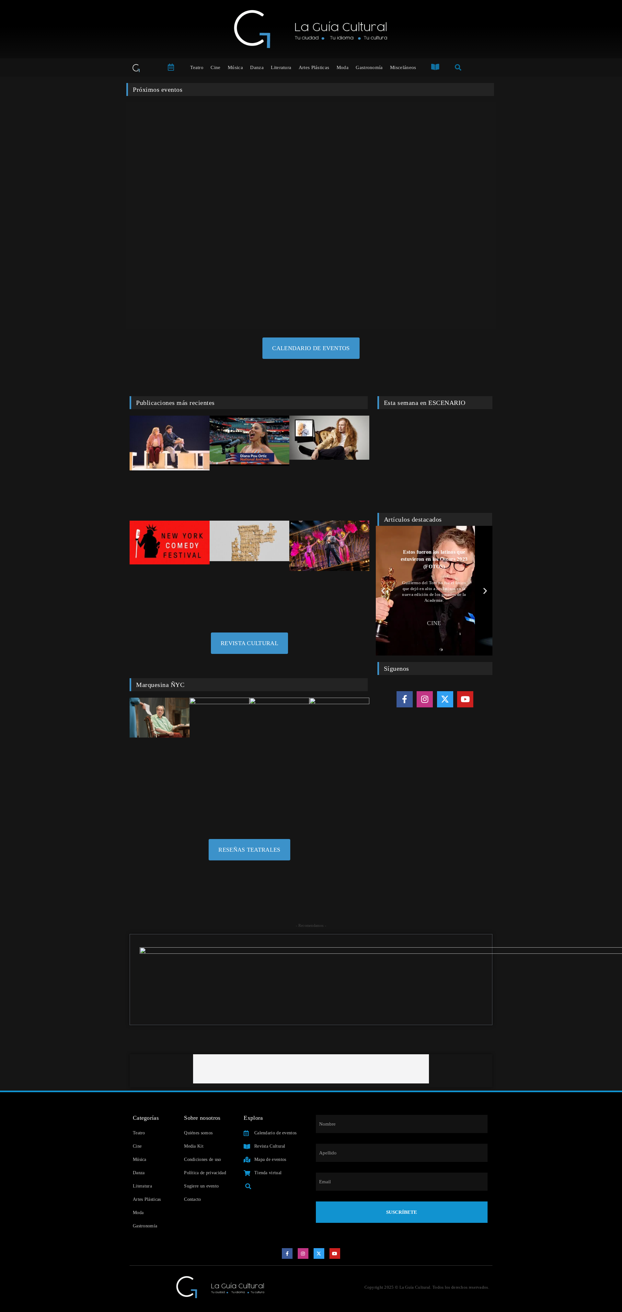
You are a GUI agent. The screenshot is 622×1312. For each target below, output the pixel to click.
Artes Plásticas (314, 67)
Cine (215, 67)
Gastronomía (369, 67)
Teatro (196, 67)
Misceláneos (403, 67)
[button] (383, 590)
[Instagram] (425, 699)
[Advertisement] (311, 1068)
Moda (343, 67)
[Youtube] (465, 699)
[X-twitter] (445, 699)
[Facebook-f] (405, 699)
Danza (257, 67)
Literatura (281, 67)
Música (235, 67)
